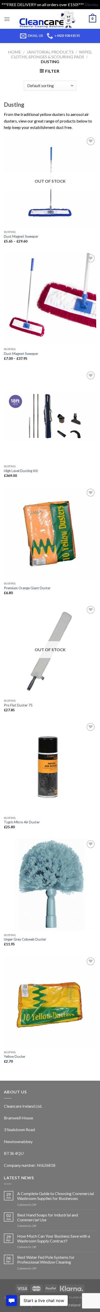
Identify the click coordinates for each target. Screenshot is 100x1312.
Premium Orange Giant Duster (27, 588)
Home (14, 51)
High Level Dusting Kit (21, 471)
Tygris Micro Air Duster (22, 822)
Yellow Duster (14, 1056)
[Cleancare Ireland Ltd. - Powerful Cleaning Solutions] (49, 19)
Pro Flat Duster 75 (18, 705)
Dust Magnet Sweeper (21, 236)
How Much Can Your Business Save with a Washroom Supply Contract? (53, 1238)
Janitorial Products (50, 51)
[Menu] (7, 19)
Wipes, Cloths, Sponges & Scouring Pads (51, 54)
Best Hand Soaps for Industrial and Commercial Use (47, 1217)
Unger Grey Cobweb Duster (25, 939)
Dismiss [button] (91, 4)
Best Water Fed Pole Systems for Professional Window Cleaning (46, 1259)
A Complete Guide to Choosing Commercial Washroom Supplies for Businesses (55, 1196)
